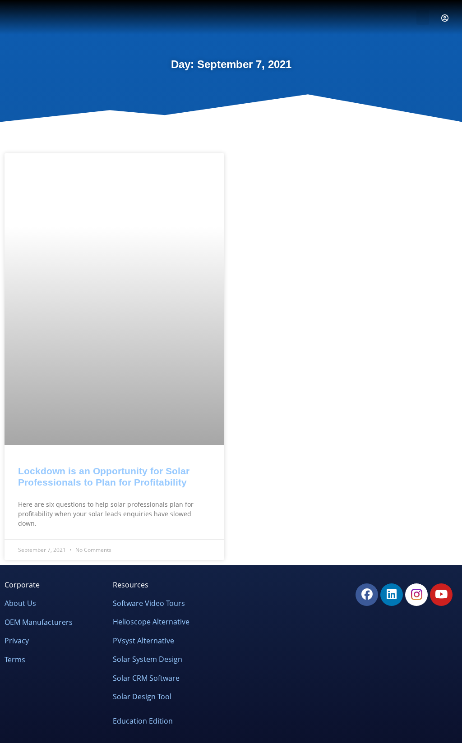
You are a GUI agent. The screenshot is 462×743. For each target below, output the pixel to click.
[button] (422, 17)
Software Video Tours (149, 603)
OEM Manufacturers (39, 622)
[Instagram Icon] (416, 594)
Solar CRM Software (146, 678)
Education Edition (143, 721)
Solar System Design (147, 659)
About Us (20, 603)
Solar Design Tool (142, 697)
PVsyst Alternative (143, 641)
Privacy (17, 641)
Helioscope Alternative (151, 622)
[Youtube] (441, 594)
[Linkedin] (391, 594)
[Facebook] (367, 594)
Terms (15, 659)
